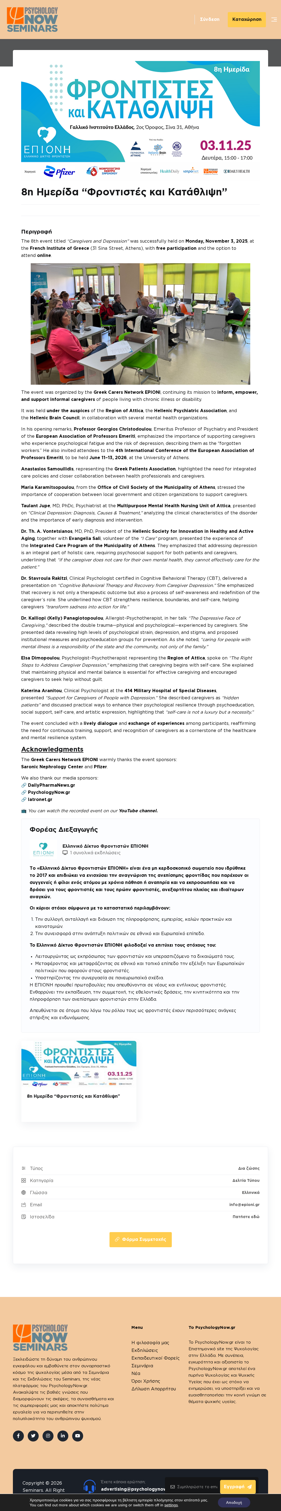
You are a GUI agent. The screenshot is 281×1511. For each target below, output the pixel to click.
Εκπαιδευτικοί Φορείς (155, 1358)
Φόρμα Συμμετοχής (144, 1239)
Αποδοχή (234, 1502)
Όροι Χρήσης (145, 1381)
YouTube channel (137, 811)
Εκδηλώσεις (144, 1350)
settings (171, 1505)
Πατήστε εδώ (246, 1217)
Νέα (135, 1373)
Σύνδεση (210, 19)
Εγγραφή (234, 1487)
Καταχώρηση (247, 19)
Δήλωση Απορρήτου (153, 1389)
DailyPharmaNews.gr (51, 785)
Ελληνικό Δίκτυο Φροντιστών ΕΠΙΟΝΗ (105, 846)
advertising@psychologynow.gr (137, 1489)
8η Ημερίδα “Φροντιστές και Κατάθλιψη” (73, 1096)
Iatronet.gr (40, 799)
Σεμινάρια (142, 1366)
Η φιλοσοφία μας (150, 1343)
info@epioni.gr (244, 1205)
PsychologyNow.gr (49, 792)
